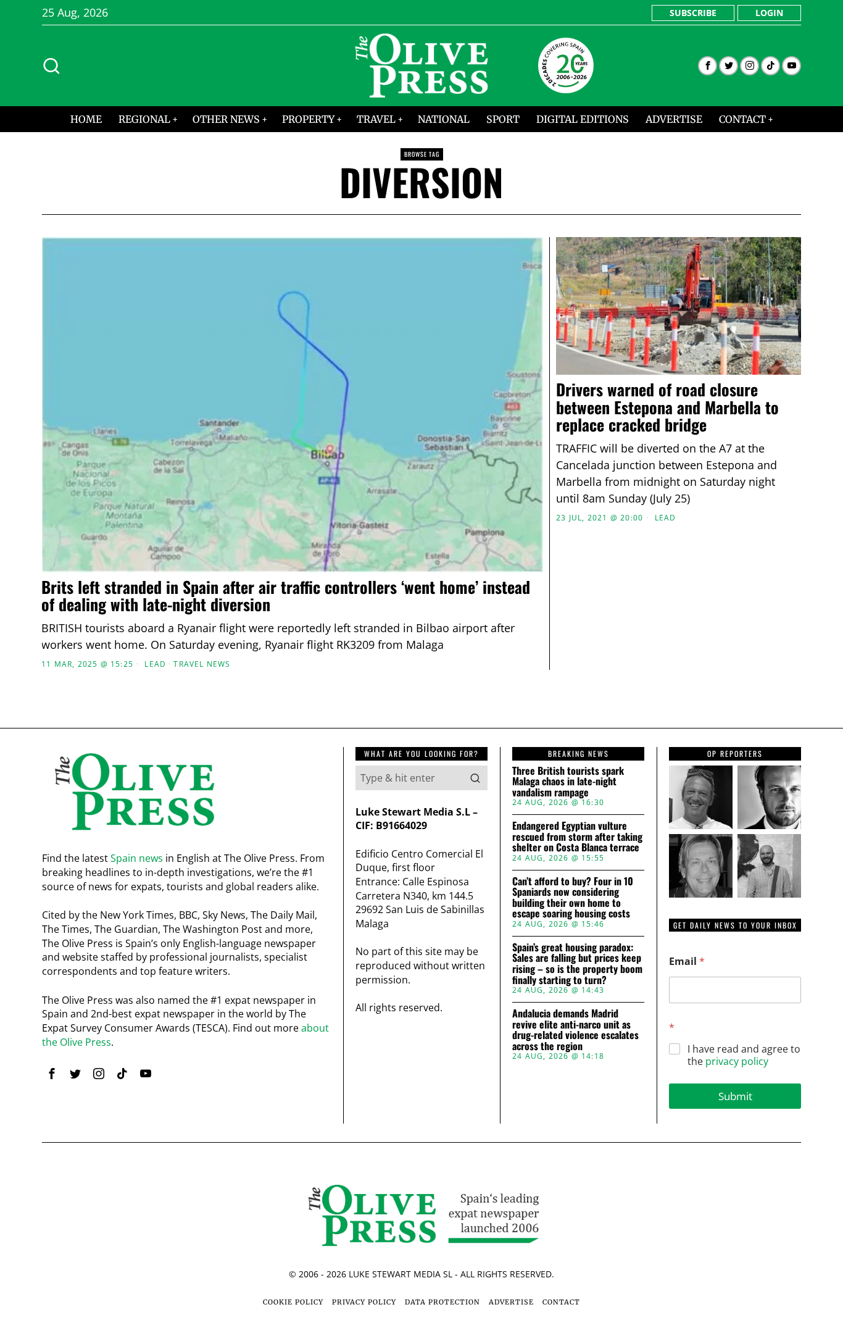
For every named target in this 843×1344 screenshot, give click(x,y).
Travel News (201, 664)
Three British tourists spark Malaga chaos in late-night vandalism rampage (568, 782)
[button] (475, 778)
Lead (155, 664)
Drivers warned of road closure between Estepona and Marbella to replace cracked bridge (667, 407)
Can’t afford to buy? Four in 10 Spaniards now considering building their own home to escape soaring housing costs (572, 897)
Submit (735, 1096)
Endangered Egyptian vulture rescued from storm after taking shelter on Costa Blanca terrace (577, 836)
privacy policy (736, 1061)
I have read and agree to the (743, 1056)
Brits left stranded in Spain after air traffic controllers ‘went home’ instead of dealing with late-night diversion (285, 596)
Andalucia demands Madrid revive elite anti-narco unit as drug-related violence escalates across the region (575, 1029)
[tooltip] (707, 65)
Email (687, 961)
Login (769, 13)
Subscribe (693, 13)
